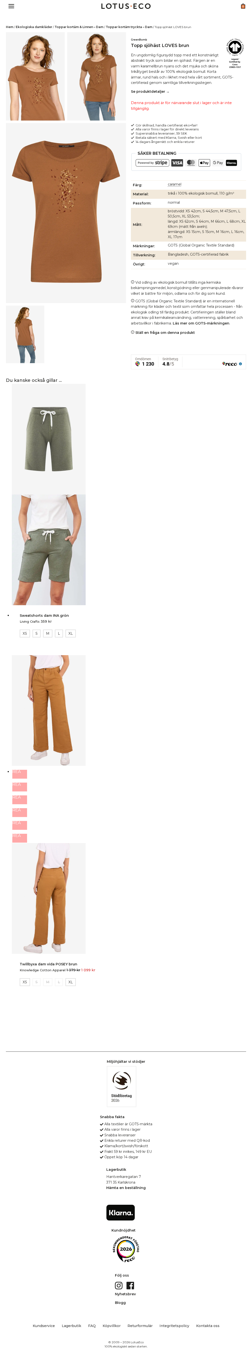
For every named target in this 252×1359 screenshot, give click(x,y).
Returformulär (140, 1326)
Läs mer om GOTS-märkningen (201, 323)
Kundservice (44, 1326)
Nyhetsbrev (125, 1294)
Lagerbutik (71, 1326)
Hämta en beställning (126, 1188)
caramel (174, 184)
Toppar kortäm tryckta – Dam (129, 27)
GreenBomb (139, 39)
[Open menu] (11, 6)
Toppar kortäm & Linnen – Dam (79, 27)
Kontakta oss (208, 1326)
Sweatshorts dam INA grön (44, 615)
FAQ (92, 1326)
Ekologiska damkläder (34, 27)
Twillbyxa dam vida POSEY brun (48, 964)
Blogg (120, 1302)
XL (70, 633)
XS (25, 633)
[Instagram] (119, 1285)
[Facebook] (130, 1285)
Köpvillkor (112, 1326)
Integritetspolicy (174, 1326)
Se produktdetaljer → (150, 91)
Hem (9, 27)
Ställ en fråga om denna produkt (164, 332)
